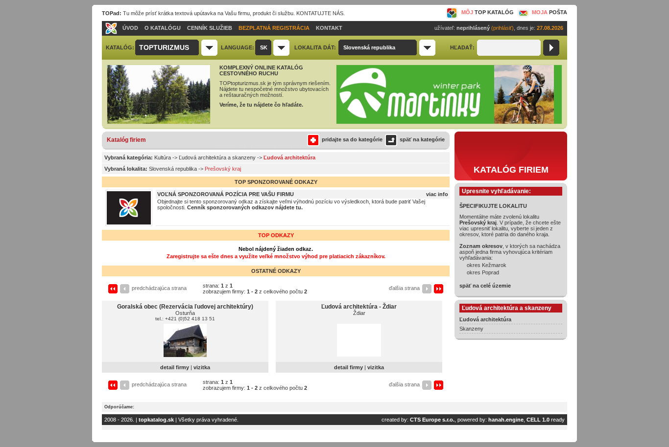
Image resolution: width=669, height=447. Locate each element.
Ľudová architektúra (485, 319)
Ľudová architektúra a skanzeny (217, 157)
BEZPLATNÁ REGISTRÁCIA (274, 28)
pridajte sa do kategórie (352, 139)
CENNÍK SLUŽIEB (209, 28)
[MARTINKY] (449, 122)
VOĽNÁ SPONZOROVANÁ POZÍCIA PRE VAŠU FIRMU (225, 194)
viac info (437, 194)
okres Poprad (483, 272)
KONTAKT (329, 28)
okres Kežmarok (486, 265)
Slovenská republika (173, 169)
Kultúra (162, 157)
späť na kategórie (422, 139)
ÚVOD (130, 28)
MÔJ (487, 12)
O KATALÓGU (162, 28)
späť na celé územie (485, 286)
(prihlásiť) (502, 28)
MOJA (549, 12)
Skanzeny (471, 329)
